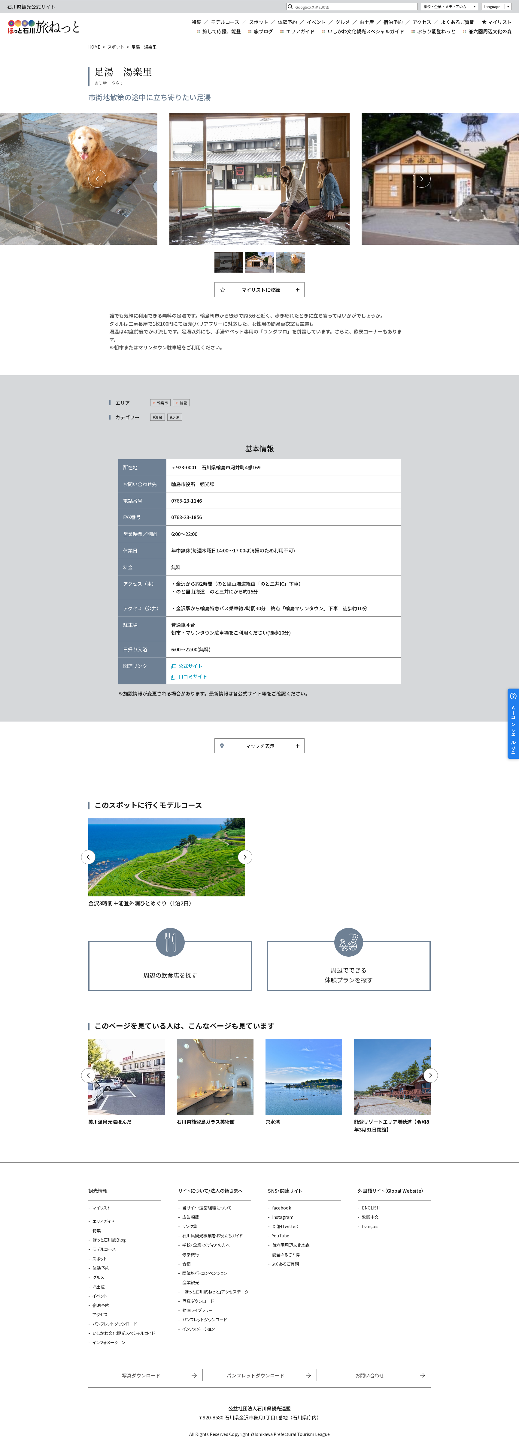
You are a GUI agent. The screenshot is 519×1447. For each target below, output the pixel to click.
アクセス (421, 21)
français (370, 1226)
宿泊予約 (393, 21)
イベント (316, 21)
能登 (183, 402)
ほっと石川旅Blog (109, 1240)
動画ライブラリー (197, 1310)
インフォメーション (109, 1342)
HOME (94, 47)
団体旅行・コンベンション (204, 1273)
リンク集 (189, 1226)
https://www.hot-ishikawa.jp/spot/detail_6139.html (392, 1086)
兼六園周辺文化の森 (490, 31)
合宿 (186, 1264)
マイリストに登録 (260, 289)
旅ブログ (263, 31)
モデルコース (225, 21)
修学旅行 (190, 1254)
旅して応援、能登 (221, 31)
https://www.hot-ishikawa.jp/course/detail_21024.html (166, 863)
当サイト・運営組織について (207, 1208)
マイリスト (500, 21)
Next (422, 179)
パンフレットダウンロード (115, 1324)
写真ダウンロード (198, 1301)
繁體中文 (370, 1217)
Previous (97, 179)
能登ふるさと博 (286, 1254)
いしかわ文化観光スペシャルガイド (366, 31)
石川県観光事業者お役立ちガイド (212, 1236)
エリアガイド (300, 31)
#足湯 (174, 417)
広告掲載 (190, 1217)
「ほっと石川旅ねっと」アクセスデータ (215, 1292)
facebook (281, 1208)
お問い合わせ (369, 1375)
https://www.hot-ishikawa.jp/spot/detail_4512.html (304, 1082)
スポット (258, 21)
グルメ (342, 21)
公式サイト (190, 665)
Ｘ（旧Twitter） (285, 1226)
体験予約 (287, 21)
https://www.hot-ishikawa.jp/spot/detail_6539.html (126, 1082)
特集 (196, 21)
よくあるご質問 (458, 21)
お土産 (367, 21)
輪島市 (162, 402)
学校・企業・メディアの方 (444, 6)
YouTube (280, 1236)
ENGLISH (371, 1208)
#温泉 (157, 417)
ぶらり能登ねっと (436, 31)
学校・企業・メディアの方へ (206, 1245)
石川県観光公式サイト (43, 27)
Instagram (282, 1217)
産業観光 (190, 1282)
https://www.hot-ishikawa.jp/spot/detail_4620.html (215, 1082)
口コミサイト (192, 676)
